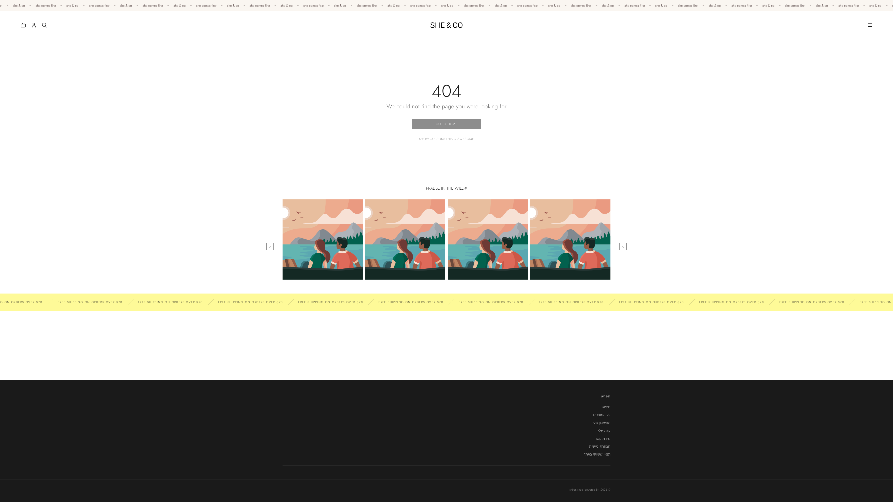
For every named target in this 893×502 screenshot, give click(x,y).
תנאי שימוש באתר (597, 454)
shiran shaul (576, 490)
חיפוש (606, 407)
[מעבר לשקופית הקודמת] (623, 246)
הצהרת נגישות (599, 446)
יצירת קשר (602, 438)
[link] (446, 124)
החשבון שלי (601, 422)
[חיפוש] (44, 25)
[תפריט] (870, 25)
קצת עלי (604, 430)
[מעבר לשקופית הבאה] (270, 246)
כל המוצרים (601, 414)
